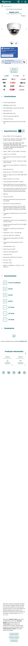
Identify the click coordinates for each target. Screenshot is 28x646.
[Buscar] (22, 1)
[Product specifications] (23, 131)
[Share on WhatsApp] (24, 372)
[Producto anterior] (2, 29)
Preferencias (14, 640)
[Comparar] (12, 365)
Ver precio (14, 69)
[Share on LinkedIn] (8, 372)
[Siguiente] (25, 353)
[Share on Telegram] (19, 372)
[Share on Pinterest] (14, 372)
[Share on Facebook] (3, 372)
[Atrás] (23, 353)
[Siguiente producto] (26, 29)
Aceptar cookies (14, 634)
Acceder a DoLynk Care (7, 55)
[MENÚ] (25, 1)
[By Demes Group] (6, 1)
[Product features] (19, 131)
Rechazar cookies (14, 637)
